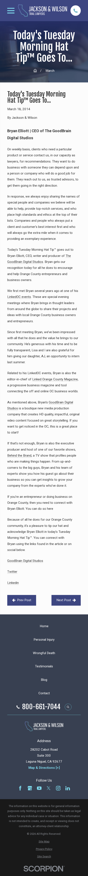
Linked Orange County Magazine (55, 379)
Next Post (63, 600)
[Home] (42, 10)
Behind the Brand (19, 455)
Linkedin (13, 583)
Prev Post (24, 600)
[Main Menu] (11, 10)
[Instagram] (58, 788)
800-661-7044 (41, 707)
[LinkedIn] (67, 788)
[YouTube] (39, 788)
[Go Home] (35, 70)
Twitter (12, 572)
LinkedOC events (19, 297)
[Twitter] (48, 788)
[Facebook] (20, 788)
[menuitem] (44, 841)
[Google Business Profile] (30, 788)
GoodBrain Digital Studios (25, 561)
